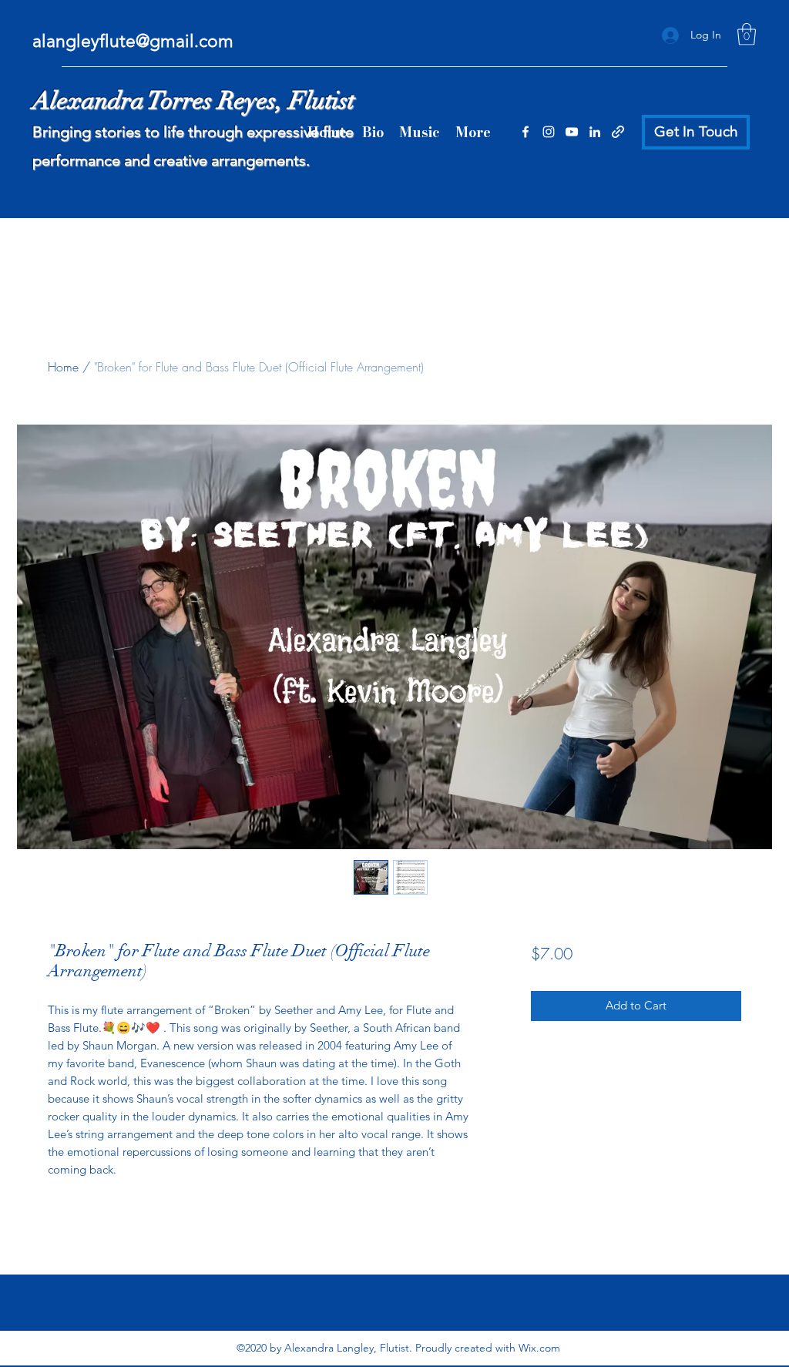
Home (63, 366)
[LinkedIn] (595, 131)
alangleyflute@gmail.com (132, 41)
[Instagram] (548, 131)
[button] (746, 34)
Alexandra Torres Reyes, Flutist (193, 101)
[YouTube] (571, 131)
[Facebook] (525, 131)
